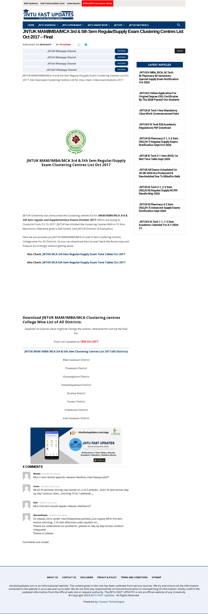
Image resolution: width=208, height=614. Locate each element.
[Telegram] (86, 45)
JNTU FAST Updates (102, 595)
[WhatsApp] (79, 45)
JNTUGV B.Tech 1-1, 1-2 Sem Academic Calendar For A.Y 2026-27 (159, 225)
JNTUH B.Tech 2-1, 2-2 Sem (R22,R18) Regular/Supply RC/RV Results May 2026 (158, 190)
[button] (178, 25)
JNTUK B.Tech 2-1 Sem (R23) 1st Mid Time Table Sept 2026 (158, 157)
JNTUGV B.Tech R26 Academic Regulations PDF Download (157, 126)
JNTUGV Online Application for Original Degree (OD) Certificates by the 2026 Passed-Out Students (159, 96)
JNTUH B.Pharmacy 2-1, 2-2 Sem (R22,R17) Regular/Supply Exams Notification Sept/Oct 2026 (158, 142)
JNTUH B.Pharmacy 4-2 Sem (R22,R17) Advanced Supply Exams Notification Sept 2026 (159, 207)
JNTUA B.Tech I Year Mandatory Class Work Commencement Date (159, 112)
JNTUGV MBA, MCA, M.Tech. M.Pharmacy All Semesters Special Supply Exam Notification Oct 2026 (158, 77)
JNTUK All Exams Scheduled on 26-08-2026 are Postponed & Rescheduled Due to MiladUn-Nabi (159, 173)
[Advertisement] (76, 107)
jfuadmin (65, 44)
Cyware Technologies (111, 601)
